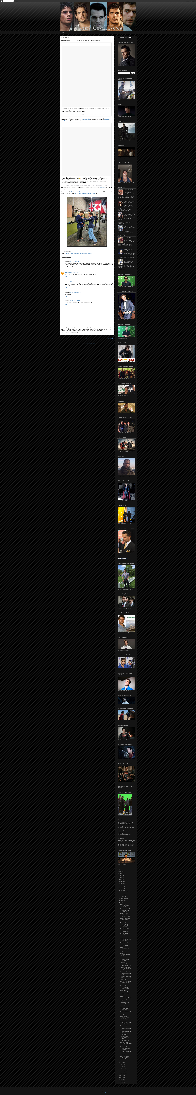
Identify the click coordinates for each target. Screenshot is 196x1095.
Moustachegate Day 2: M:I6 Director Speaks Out (125, 935)
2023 (120, 877)
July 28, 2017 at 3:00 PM (74, 272)
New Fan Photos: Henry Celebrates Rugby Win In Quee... (125, 1058)
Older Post (110, 338)
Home (62, 32)
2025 (120, 873)
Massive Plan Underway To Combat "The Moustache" (124, 924)
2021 (120, 881)
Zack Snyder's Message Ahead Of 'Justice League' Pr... (126, 964)
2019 (120, 886)
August (122, 900)
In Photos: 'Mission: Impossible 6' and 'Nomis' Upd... (125, 1048)
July (122, 902)
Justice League (103, 187)
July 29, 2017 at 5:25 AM (75, 292)
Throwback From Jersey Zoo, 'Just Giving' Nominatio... (125, 1004)
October (123, 896)
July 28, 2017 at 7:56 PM (75, 281)
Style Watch (89, 253)
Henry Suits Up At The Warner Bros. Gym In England (125, 910)
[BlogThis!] (66, 251)
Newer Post (64, 338)
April (122, 1066)
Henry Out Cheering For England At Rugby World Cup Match (129, 214)
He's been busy (86, 119)
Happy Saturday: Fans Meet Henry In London (129, 226)
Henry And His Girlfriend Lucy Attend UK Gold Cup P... (125, 949)
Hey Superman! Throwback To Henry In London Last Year (126, 1043)
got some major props (69, 118)
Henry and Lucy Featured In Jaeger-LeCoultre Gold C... (125, 915)
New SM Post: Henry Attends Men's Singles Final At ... (125, 1008)
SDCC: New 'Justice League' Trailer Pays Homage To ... (125, 959)
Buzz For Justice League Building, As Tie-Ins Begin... (125, 1018)
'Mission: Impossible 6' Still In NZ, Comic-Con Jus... (125, 1053)
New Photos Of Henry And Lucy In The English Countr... (125, 930)
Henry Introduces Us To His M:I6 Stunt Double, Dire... (125, 919)
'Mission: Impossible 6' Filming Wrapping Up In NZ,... (125, 1033)
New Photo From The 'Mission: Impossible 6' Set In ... (125, 973)
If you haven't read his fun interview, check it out (85, 193)
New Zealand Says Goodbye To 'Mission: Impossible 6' (125, 1027)
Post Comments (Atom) (90, 343)
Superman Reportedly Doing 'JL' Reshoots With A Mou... (125, 939)
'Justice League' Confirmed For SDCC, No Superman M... (124, 1038)
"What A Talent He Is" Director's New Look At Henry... (125, 968)
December (123, 892)
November (123, 894)
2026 (120, 871)
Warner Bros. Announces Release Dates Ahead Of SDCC (125, 992)
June (122, 1062)
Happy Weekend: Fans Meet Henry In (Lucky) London (129, 251)
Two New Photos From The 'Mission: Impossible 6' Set (125, 987)
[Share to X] (67, 251)
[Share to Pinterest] (70, 251)
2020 (120, 883)
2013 (120, 1082)
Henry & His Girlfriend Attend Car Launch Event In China (129, 203)
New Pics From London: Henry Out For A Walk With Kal (128, 261)
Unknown (67, 272)
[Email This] (64, 251)
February (123, 1071)
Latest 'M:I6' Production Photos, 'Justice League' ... (125, 905)
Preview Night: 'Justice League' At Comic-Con (125, 982)
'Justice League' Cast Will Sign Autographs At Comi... (125, 978)
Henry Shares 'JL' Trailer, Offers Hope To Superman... (125, 955)
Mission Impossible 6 (82, 253)
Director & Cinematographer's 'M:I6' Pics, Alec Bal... (125, 998)
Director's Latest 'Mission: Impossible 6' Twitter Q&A (125, 1022)
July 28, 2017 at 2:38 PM (75, 261)
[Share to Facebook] (69, 251)
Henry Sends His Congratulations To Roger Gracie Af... (125, 944)
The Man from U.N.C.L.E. (76, 191)
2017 (120, 890)
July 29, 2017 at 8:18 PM (75, 300)
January (123, 1073)
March (122, 1068)
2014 (120, 1079)
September (123, 898)
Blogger (105, 1092)
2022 (120, 879)
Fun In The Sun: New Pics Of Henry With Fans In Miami (129, 191)
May (122, 1064)
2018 (120, 888)
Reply (66, 268)
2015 (120, 1077)
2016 (120, 1075)
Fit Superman (67, 253)
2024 (120, 875)
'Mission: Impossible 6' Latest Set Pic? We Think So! (125, 1013)
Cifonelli (79, 118)
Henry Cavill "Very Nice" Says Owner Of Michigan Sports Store (129, 239)
